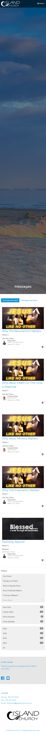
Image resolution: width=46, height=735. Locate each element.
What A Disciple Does (11, 586)
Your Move (7, 576)
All (4, 648)
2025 (22, 633)
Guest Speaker (22, 621)
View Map (5, 669)
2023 (22, 643)
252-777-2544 (13, 697)
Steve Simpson (22, 617)
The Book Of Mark (10, 581)
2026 (22, 628)
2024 (22, 638)
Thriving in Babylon (10, 595)
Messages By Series (29, 300)
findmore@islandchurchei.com (19, 703)
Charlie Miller (22, 612)
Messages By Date (10, 300)
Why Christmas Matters (12, 591)
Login (38, 730)
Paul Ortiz (22, 607)
